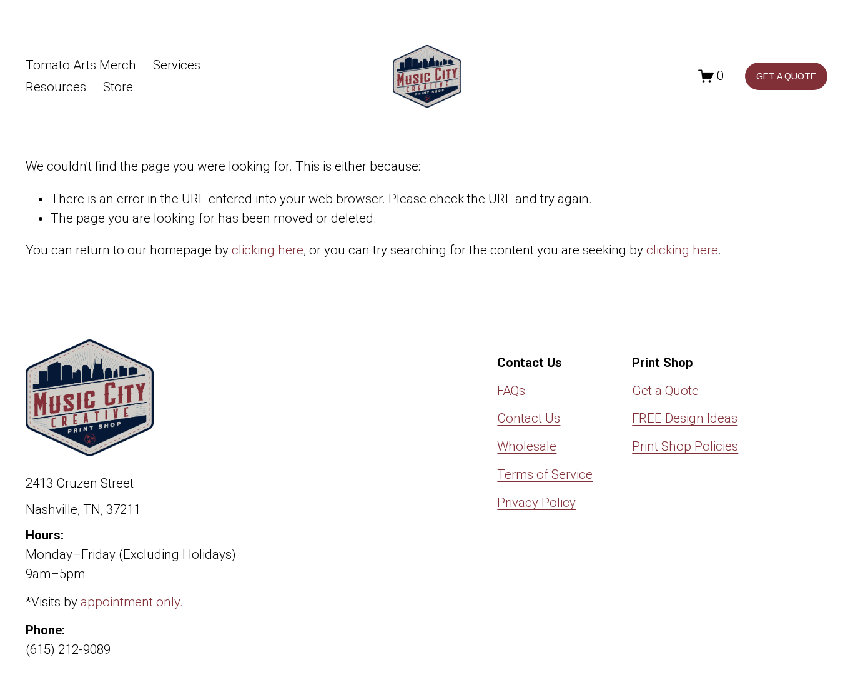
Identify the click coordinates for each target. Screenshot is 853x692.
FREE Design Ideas (684, 418)
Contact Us (528, 418)
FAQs (511, 390)
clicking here (267, 250)
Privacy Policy (536, 502)
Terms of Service (545, 474)
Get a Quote (665, 390)
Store (118, 86)
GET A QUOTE (786, 76)
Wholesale (526, 446)
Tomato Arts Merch (81, 65)
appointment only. (132, 601)
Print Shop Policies (685, 446)
